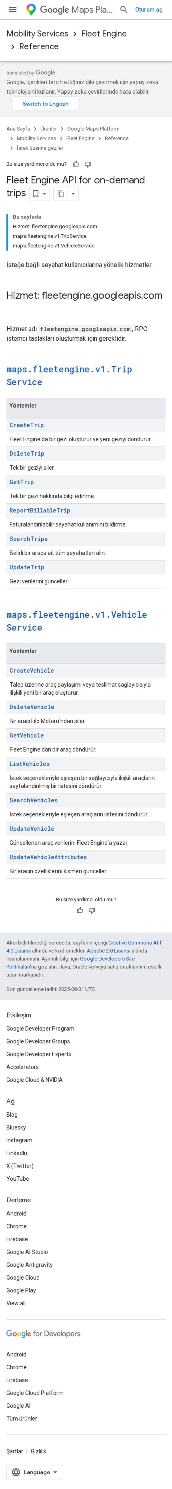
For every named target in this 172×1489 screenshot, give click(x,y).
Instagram (19, 1140)
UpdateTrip (27, 567)
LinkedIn (16, 1153)
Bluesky (16, 1127)
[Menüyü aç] (13, 9)
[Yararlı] (76, 164)
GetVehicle (27, 735)
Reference (39, 47)
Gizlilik (38, 1451)
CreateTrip (27, 425)
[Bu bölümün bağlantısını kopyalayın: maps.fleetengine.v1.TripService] (50, 383)
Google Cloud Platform (35, 1393)
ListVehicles (30, 764)
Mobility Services (37, 34)
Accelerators (22, 1067)
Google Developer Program (40, 1028)
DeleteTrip (27, 453)
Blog (12, 1114)
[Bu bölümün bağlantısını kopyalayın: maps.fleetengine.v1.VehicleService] (50, 628)
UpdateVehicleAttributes (48, 857)
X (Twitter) (20, 1166)
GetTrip (22, 482)
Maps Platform (92, 9)
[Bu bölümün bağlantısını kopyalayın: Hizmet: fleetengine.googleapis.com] (14, 309)
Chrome (16, 1226)
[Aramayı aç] (124, 9)
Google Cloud (23, 1277)
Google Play (21, 1290)
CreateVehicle (32, 670)
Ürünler (48, 129)
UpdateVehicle (32, 828)
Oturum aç (148, 9)
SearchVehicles (34, 800)
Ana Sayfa (18, 129)
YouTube (17, 1179)
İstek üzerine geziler (40, 148)
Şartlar (14, 1451)
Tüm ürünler (21, 1418)
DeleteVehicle (32, 707)
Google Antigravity (29, 1265)
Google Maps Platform (93, 129)
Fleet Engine (104, 34)
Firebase (17, 1239)
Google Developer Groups (38, 1041)
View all (16, 1303)
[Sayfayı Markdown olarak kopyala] (61, 194)
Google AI (18, 1406)
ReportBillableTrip (40, 510)
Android (16, 1213)
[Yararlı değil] (88, 164)
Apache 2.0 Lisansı (108, 951)
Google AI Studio (27, 1252)
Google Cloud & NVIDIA (34, 1080)
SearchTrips (29, 539)
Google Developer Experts (38, 1054)
